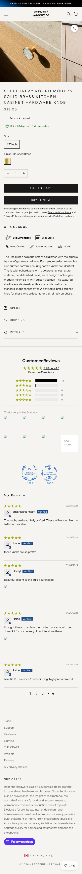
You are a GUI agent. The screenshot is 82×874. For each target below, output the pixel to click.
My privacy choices (15, 767)
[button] (24, 380)
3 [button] (43, 694)
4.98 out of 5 (51, 368)
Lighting (9, 741)
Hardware (10, 734)
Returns (9, 760)
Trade (7, 721)
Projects (9, 754)
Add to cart (41, 188)
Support (9, 727)
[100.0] (30, 473)
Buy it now (41, 199)
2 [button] (36, 694)
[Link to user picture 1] (13, 594)
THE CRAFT (11, 747)
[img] (12, 506)
